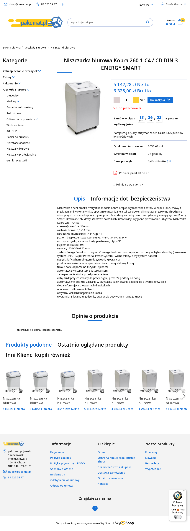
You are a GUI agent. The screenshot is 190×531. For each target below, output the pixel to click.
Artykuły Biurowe (15, 89)
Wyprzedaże (153, 469)
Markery (11, 101)
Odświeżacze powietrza (21, 119)
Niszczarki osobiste (18, 143)
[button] (60, 444)
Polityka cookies (60, 458)
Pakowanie (10, 83)
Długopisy (12, 95)
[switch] (177, 517)
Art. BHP (11, 131)
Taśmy (7, 77)
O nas (101, 452)
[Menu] (184, 491)
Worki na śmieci (15, 125)
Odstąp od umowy (61, 485)
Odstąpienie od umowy (64, 480)
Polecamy (151, 452)
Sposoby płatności (61, 469)
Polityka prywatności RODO (67, 463)
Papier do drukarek (17, 137)
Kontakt (103, 483)
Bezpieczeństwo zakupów (114, 467)
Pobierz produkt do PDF (135, 173)
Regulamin (57, 452)
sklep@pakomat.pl (20, 471)
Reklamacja (57, 474)
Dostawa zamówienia (111, 472)
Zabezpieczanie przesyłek (20, 71)
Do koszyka (158, 100)
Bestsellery (152, 463)
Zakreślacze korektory (19, 107)
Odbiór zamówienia (110, 478)
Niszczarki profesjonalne (21, 154)
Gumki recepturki (16, 160)
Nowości (150, 458)
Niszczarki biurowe (17, 148)
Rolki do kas (13, 113)
